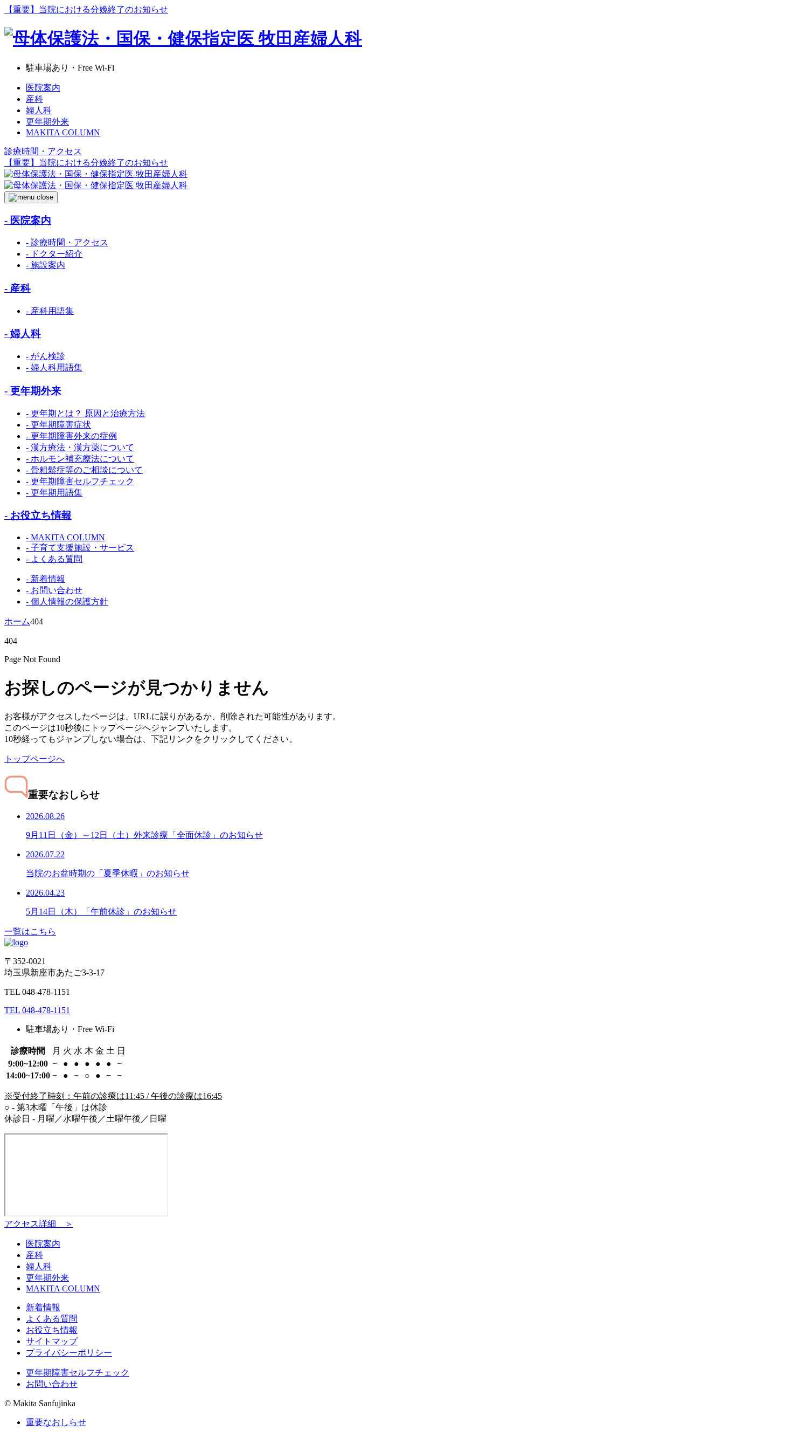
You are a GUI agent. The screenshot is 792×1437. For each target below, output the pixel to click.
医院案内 (43, 87)
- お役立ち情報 (38, 515)
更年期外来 (47, 121)
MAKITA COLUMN (63, 132)
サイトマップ (52, 1341)
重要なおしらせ (56, 1422)
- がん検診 (45, 356)
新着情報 (43, 1307)
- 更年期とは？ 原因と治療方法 (85, 413)
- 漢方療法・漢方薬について (80, 447)
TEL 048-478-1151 (37, 1010)
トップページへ (34, 759)
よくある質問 (52, 1318)
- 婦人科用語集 (54, 367)
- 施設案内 (45, 265)
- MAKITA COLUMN (65, 537)
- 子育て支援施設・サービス (80, 547)
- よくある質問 (54, 558)
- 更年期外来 (32, 390)
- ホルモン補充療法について (80, 458)
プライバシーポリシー (69, 1352)
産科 (34, 99)
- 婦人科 (22, 333)
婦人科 (39, 110)
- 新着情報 (45, 578)
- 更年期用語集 (54, 492)
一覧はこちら (30, 931)
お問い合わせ (52, 1383)
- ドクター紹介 (54, 253)
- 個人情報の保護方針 (67, 601)
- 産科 (17, 288)
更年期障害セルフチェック (77, 1372)
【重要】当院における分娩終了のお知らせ (86, 9)
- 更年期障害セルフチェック (80, 481)
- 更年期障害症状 (58, 424)
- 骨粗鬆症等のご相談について (84, 470)
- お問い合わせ (54, 590)
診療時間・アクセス (43, 151)
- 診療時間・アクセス (67, 242)
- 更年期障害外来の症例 (71, 436)
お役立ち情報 (52, 1330)
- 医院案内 (27, 220)
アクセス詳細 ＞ (38, 1223)
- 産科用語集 (50, 310)
